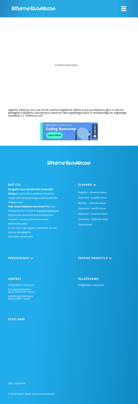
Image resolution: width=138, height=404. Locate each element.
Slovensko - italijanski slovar (93, 219)
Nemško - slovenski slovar (92, 203)
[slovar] (34, 9)
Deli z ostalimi (16, 383)
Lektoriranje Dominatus (20, 296)
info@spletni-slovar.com (21, 285)
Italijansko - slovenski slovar (93, 214)
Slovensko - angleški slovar (92, 197)
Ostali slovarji (85, 224)
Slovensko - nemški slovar (92, 208)
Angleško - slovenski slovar (92, 192)
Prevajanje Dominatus (19, 289)
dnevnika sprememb (47, 210)
